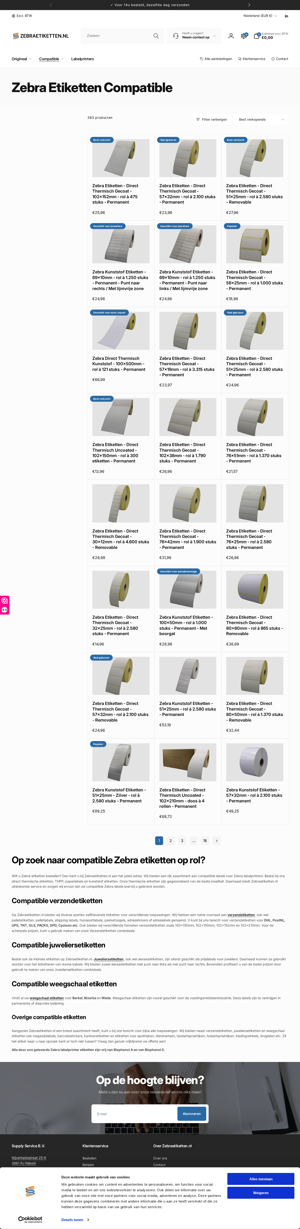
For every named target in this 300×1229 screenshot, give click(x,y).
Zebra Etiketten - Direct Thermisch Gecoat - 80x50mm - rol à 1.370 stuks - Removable (254, 711)
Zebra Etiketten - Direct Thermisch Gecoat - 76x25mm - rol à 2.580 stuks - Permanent (249, 539)
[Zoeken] (156, 36)
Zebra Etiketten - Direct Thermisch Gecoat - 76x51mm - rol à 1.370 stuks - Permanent (253, 452)
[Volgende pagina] (217, 840)
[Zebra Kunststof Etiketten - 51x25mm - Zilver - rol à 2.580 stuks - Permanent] (121, 772)
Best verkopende (252, 119)
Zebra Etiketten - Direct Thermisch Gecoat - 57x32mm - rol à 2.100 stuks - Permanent (187, 194)
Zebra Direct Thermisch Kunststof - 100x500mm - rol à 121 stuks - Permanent (118, 364)
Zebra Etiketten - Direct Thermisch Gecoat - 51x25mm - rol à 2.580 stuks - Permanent (254, 366)
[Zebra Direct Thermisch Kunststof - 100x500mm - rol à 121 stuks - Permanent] (121, 341)
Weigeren (261, 1193)
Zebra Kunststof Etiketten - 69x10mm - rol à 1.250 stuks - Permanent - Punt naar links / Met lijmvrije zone (187, 280)
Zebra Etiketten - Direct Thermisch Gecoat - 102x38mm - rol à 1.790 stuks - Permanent (182, 452)
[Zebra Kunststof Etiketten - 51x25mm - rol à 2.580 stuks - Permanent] (188, 686)
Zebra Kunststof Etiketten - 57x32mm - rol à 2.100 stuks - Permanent (254, 795)
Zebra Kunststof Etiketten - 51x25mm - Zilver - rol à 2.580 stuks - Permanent (119, 795)
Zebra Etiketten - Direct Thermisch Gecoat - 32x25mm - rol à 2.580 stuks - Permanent (115, 625)
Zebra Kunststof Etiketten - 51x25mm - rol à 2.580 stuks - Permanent (187, 709)
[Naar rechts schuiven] (249, 5)
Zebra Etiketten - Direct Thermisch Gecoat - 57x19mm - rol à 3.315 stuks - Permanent (187, 366)
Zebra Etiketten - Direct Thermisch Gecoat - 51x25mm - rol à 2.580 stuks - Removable (254, 194)
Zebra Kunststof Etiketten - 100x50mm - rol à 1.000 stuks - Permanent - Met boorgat (186, 625)
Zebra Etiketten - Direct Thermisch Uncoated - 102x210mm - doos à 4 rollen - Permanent (182, 798)
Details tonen (72, 1220)
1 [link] (159, 840)
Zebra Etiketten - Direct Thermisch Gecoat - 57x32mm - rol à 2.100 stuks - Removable (120, 711)
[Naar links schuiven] (51, 5)
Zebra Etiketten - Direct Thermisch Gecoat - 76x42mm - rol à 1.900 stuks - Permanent (187, 539)
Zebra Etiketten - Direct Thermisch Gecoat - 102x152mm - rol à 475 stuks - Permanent (115, 194)
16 (205, 840)
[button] (20, 59)
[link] (22, 15)
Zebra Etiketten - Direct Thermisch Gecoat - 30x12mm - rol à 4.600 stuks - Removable (120, 539)
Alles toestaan (261, 1179)
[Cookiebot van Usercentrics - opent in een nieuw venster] (30, 1219)
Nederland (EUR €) (258, 16)
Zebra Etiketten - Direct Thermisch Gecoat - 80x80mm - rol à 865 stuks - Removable (254, 625)
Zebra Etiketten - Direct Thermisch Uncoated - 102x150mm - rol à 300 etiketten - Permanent (115, 452)
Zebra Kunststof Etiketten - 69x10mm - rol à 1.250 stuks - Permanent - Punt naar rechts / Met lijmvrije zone (120, 280)
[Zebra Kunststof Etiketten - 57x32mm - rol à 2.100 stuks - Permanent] (255, 772)
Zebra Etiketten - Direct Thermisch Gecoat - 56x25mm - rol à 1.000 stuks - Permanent (254, 280)
